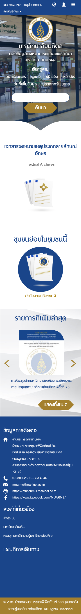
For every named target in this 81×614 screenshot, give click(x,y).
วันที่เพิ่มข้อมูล (25, 84)
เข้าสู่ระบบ (9, 518)
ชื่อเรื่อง (52, 76)
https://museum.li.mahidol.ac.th (34, 491)
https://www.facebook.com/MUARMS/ (39, 497)
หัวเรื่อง (69, 76)
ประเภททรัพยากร (56, 84)
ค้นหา (40, 108)
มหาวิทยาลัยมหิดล (14, 527)
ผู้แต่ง (35, 76)
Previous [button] (7, 363)
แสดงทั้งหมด (56, 404)
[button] (54, 4)
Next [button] (73, 363)
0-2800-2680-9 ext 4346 (29, 478)
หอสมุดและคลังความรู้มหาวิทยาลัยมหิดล (28, 536)
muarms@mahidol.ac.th (28, 484)
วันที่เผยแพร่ (16, 76)
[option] (40, 363)
